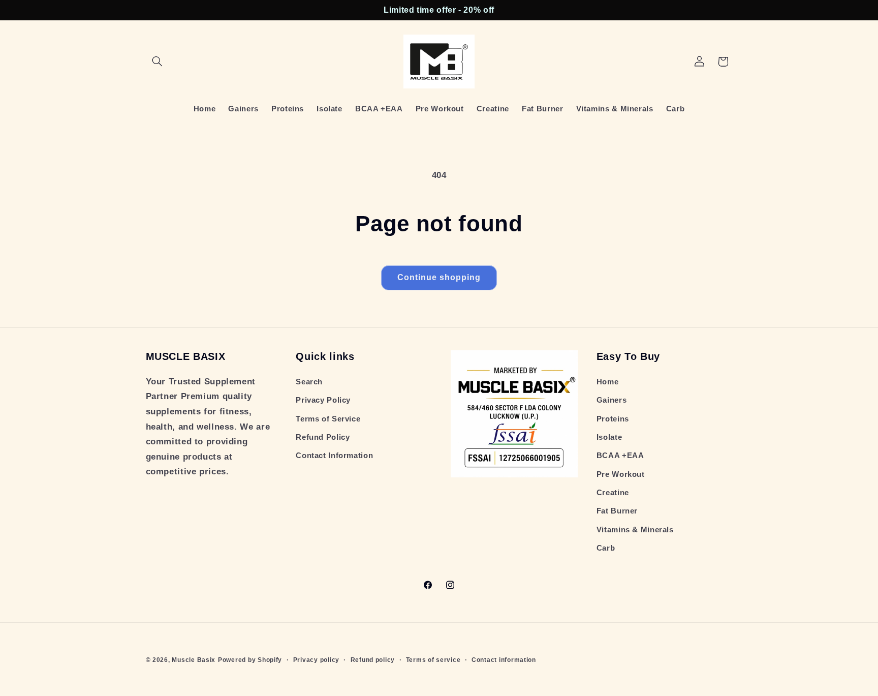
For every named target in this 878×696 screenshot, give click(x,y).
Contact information (504, 660)
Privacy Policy (323, 400)
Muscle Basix (193, 660)
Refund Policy (323, 437)
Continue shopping (439, 277)
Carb (606, 548)
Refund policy (373, 660)
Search (309, 382)
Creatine (613, 493)
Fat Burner (617, 511)
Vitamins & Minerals (635, 530)
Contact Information (334, 455)
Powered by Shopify (250, 660)
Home (608, 382)
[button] (157, 61)
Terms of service (433, 660)
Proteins (613, 419)
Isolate (609, 437)
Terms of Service (328, 419)
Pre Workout (621, 474)
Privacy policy (316, 660)
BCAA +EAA (620, 455)
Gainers (611, 400)
